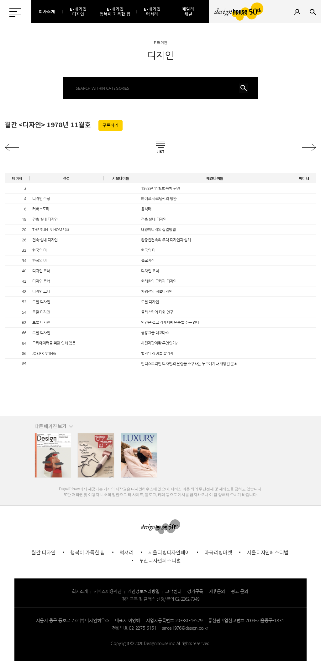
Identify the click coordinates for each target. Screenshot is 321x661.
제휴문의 (217, 591)
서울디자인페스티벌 (267, 552)
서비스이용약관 (108, 591)
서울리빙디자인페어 (169, 552)
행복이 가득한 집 (87, 552)
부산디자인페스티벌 (160, 560)
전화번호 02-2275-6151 (134, 628)
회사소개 (80, 591)
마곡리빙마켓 (218, 552)
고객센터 (173, 591)
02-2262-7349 (187, 599)
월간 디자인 (43, 552)
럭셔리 (127, 552)
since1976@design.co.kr (185, 628)
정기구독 (195, 591)
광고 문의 (239, 591)
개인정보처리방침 (144, 591)
